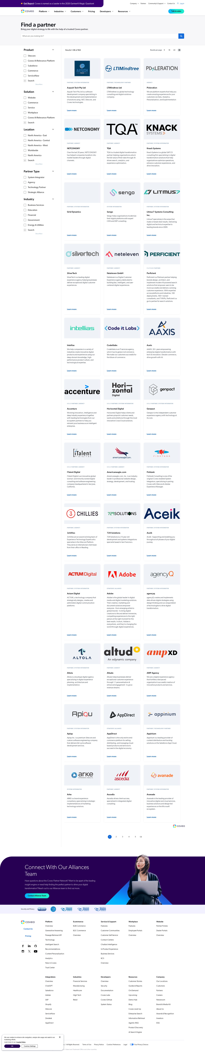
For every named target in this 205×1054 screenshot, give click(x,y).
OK (12, 1046)
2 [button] (116, 837)
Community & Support (155, 4)
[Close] (59, 1037)
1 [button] (109, 837)
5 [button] (135, 837)
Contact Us (171, 4)
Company (133, 4)
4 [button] (128, 837)
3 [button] (122, 837)
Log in (182, 4)
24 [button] (174, 50)
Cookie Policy (21, 1042)
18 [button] (169, 50)
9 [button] (164, 50)
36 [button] (179, 50)
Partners (143, 4)
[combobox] (99, 36)
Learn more (72, 110)
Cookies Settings (30, 1046)
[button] (181, 36)
